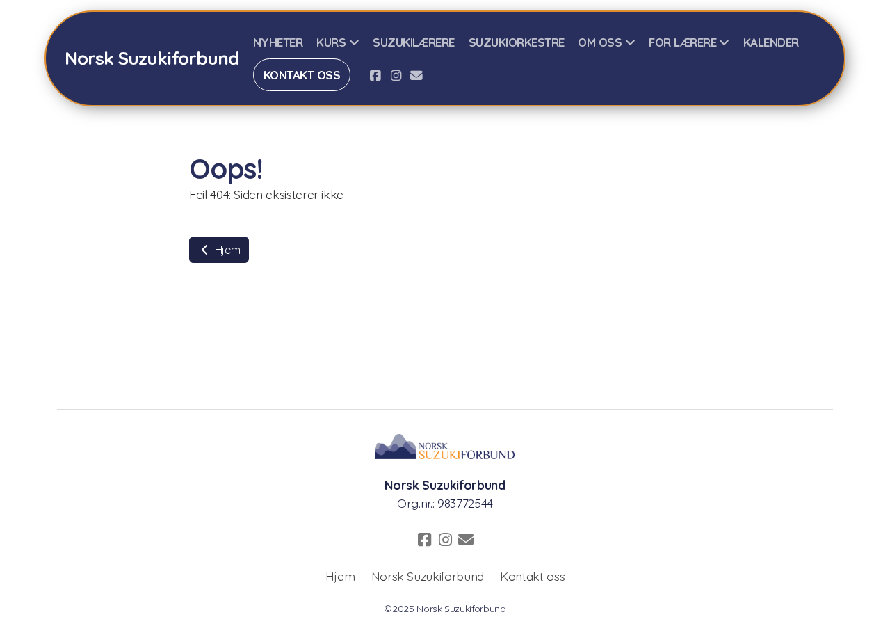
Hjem (226, 250)
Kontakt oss (532, 576)
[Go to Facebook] (374, 75)
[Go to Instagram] (395, 75)
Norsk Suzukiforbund (427, 576)
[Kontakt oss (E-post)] (416, 75)
